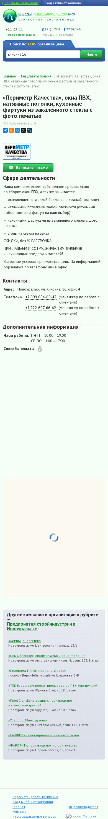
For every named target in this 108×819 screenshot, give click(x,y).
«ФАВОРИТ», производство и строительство (42, 745)
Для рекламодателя (82, 807)
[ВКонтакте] (5, 130)
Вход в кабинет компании (32, 802)
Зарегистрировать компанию (35, 797)
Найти (91, 54)
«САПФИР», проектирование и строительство (43, 735)
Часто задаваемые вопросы (34, 816)
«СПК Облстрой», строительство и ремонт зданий (46, 656)
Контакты (19, 811)
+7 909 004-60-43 (40, 296)
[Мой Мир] (17, 130)
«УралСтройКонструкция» (27, 720)
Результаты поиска (36, 76)
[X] (23, 130)
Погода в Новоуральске (20, 35)
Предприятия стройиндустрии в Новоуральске (41, 626)
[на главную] (39, 21)
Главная (9, 76)
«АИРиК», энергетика (24, 641)
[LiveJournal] (29, 130)
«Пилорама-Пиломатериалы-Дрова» (37, 670)
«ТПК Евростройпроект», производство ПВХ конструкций (52, 685)
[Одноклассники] (11, 130)
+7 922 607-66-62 (40, 307)
